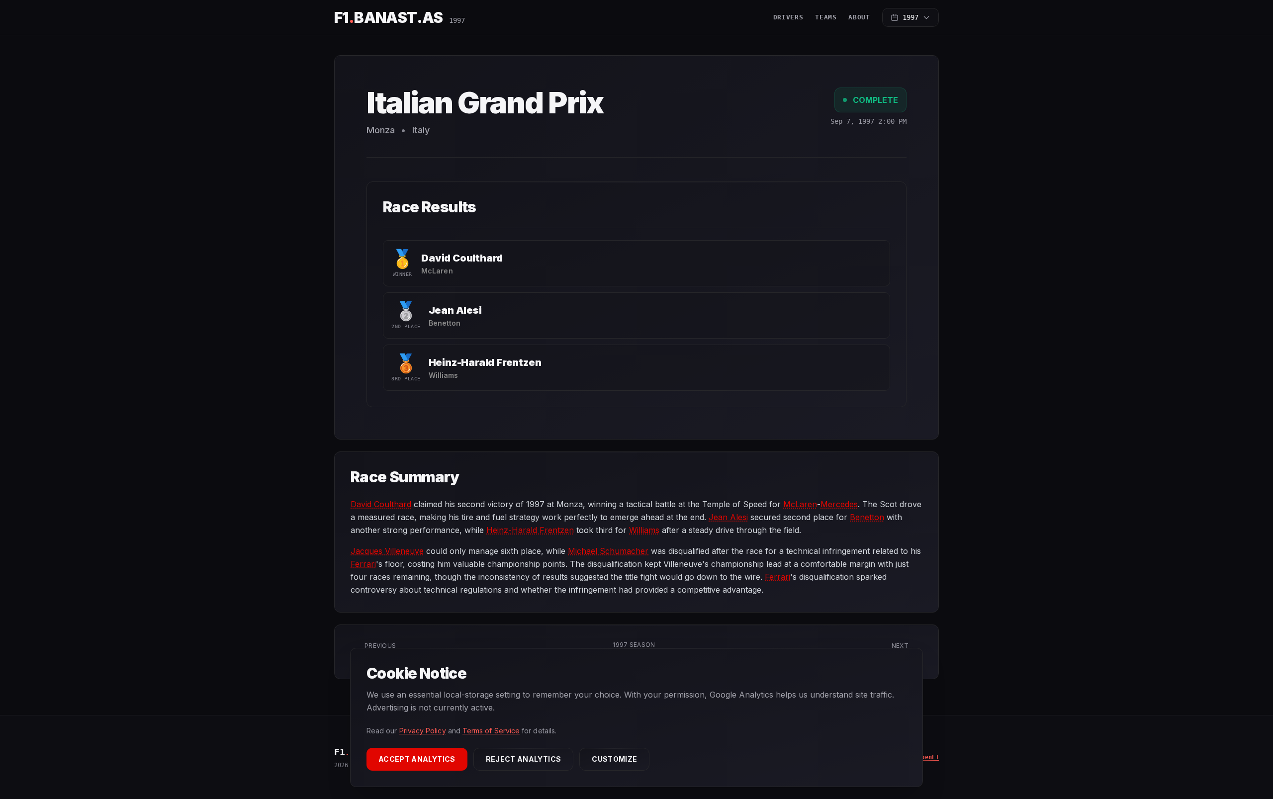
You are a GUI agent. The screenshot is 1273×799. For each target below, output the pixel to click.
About (859, 17)
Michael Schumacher (608, 551)
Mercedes (839, 504)
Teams (825, 17)
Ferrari (363, 564)
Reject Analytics (523, 759)
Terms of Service (491, 730)
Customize (614, 759)
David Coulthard (462, 258)
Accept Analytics (416, 759)
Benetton (867, 517)
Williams (644, 530)
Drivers (788, 17)
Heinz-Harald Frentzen (485, 362)
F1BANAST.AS (388, 17)
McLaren (800, 504)
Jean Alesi (455, 310)
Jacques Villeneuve (387, 551)
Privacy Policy (422, 730)
